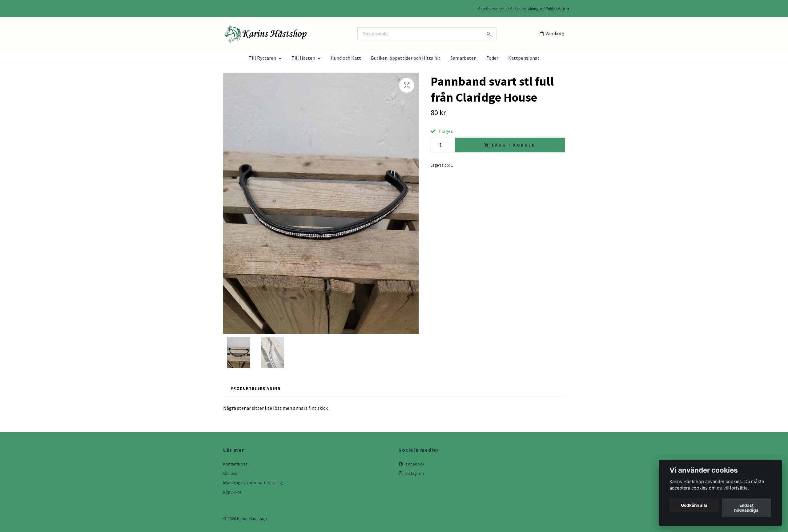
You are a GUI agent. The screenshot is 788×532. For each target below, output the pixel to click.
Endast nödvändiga (746, 508)
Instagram (414, 473)
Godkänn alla (694, 505)
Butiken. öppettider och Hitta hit (405, 58)
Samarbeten (463, 58)
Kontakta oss (235, 464)
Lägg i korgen (514, 145)
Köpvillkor (232, 492)
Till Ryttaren (262, 58)
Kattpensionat (524, 58)
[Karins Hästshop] (308, 34)
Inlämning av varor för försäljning (253, 482)
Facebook (414, 464)
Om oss (230, 473)
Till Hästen (303, 58)
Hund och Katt (346, 58)
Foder (492, 58)
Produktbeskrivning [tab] (256, 388)
